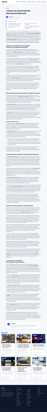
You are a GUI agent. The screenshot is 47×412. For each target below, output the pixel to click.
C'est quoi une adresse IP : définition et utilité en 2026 (39, 345)
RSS (38, 394)
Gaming (28, 403)
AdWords (28, 391)
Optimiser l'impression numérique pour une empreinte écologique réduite (22, 369)
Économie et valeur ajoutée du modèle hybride (32, 25)
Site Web (29, 1)
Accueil (7, 6)
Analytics (18, 405)
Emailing (28, 393)
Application (29, 398)
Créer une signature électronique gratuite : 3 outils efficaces (37, 369)
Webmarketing (23, 1)
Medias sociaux (19, 393)
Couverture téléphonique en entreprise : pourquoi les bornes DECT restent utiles (23, 346)
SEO (37, 1)
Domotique (29, 389)
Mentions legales (40, 393)
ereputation (29, 396)
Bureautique (43, 1)
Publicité (18, 394)
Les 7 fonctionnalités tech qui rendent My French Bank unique (6, 369)
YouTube (18, 398)
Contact (38, 391)
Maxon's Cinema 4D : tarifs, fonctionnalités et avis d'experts (7, 346)
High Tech (33, 1)
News (39, 1)
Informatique (18, 1)
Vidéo (18, 396)
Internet (28, 394)
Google (18, 400)
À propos (16, 327)
